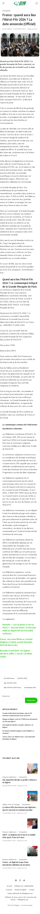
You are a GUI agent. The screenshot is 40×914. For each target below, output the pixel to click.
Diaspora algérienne (9, 777)
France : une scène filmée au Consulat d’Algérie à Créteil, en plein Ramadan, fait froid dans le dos (16, 642)
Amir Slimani (8, 29)
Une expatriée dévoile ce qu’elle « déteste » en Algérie (17, 726)
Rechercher (6, 696)
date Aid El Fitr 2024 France (12, 687)
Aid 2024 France (9, 678)
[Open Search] (37, 3)
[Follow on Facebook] (16, 880)
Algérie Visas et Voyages (11, 804)
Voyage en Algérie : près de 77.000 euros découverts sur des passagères (19, 720)
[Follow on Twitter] (24, 880)
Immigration (6, 11)
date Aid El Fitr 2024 (10, 683)
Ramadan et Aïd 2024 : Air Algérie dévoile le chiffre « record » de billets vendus (16, 653)
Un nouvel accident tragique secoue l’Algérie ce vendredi (18, 732)
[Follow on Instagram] (20, 880)
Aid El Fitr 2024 (22, 678)
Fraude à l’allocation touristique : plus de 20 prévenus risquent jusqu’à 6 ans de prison (17, 714)
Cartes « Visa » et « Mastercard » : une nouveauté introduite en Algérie (18, 738)
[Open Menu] (4, 3)
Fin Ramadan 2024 (30, 687)
